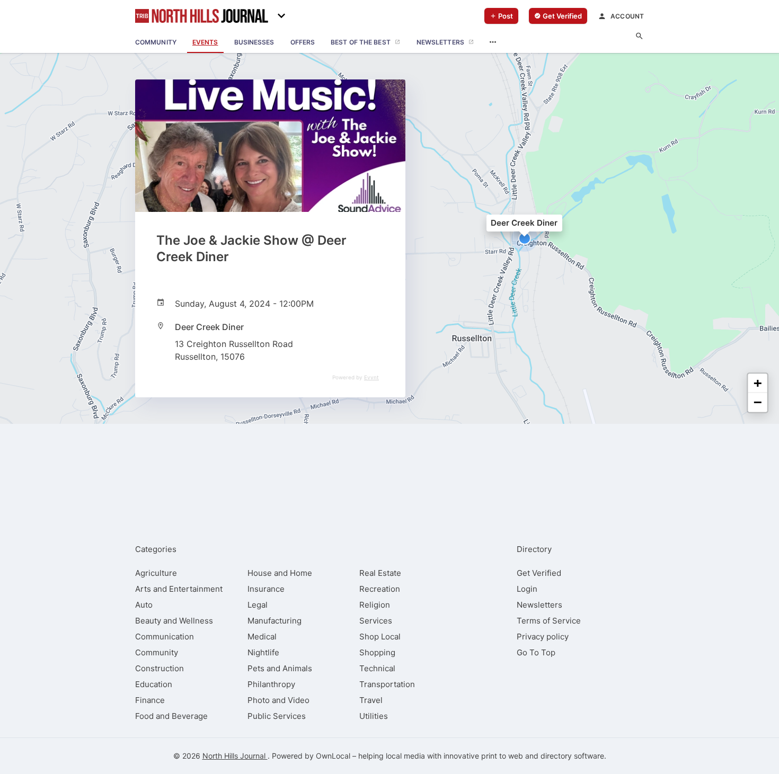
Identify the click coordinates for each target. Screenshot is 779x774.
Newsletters (539, 605)
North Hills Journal (235, 755)
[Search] (639, 36)
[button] (524, 238)
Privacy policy (543, 636)
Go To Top (536, 652)
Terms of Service (549, 621)
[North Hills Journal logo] (201, 16)
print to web (502, 755)
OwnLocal (333, 755)
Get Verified (539, 573)
